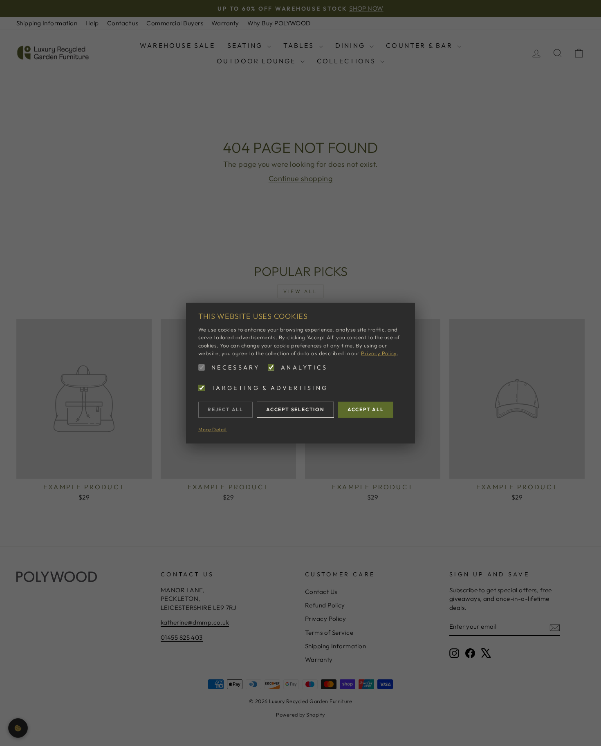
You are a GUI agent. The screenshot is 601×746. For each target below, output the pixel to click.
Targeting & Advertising (269, 388)
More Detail (212, 429)
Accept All (366, 409)
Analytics (304, 367)
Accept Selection (295, 409)
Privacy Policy (378, 353)
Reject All (225, 409)
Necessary (235, 367)
